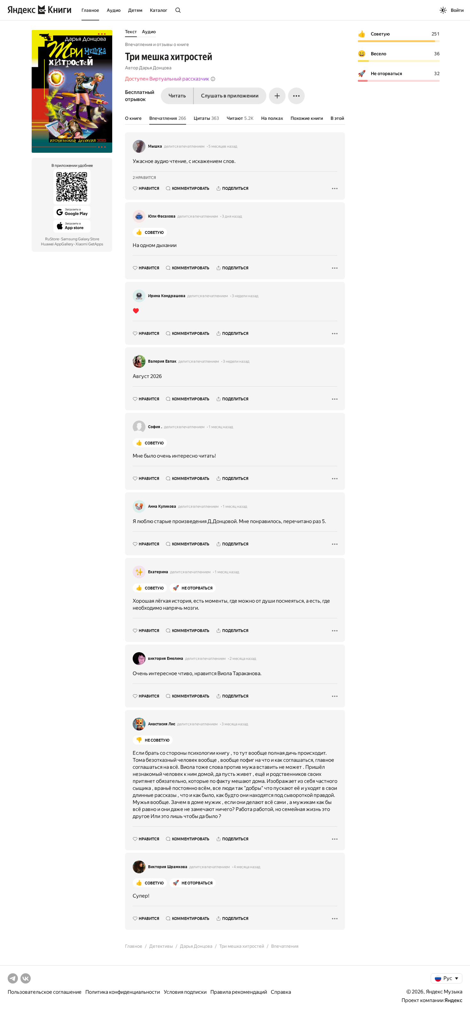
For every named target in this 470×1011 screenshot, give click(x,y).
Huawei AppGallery (57, 244)
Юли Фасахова (162, 216)
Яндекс (453, 1000)
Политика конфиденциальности (122, 992)
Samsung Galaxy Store (80, 239)
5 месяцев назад (222, 146)
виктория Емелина (165, 658)
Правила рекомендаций (238, 992)
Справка (281, 992)
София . (155, 427)
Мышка (155, 146)
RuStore (52, 239)
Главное (90, 10)
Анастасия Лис (161, 724)
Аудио (114, 10)
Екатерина (158, 572)
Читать (177, 96)
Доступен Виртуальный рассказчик (167, 79)
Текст (131, 31)
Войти (457, 10)
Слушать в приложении (230, 96)
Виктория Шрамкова (167, 867)
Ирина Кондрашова (166, 296)
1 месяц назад (220, 427)
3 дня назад (232, 216)
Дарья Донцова (155, 67)
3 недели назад (245, 296)
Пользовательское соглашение (45, 992)
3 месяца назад (235, 724)
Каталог (158, 10)
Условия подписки (185, 992)
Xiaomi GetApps (89, 244)
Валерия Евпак (162, 361)
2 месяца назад (243, 658)
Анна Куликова (162, 506)
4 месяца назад (247, 867)
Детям (135, 10)
